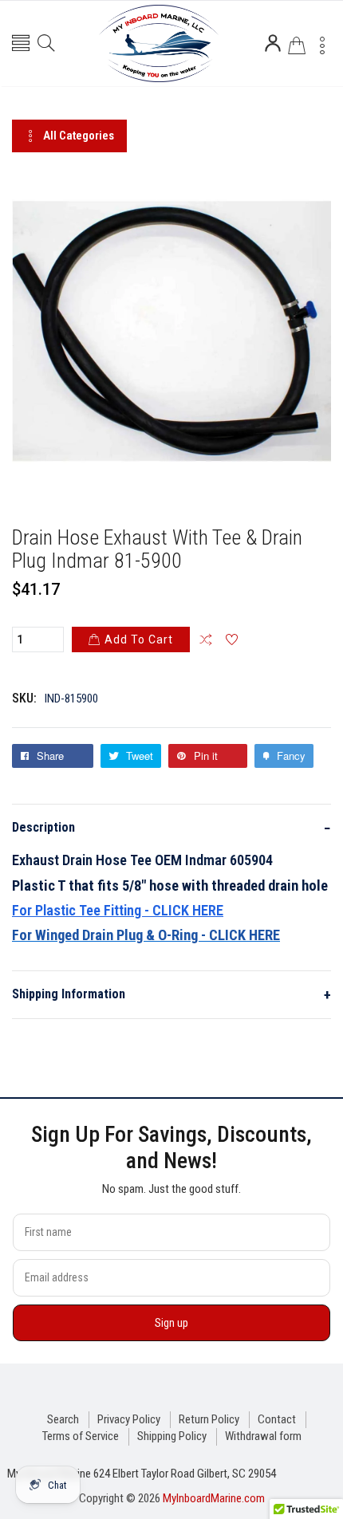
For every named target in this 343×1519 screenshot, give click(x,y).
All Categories (78, 135)
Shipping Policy (172, 1436)
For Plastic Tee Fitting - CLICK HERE (117, 910)
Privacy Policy (128, 1419)
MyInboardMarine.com (214, 1498)
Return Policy (209, 1419)
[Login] (272, 43)
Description (171, 828)
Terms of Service (80, 1436)
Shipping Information (171, 994)
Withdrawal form (263, 1436)
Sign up (171, 1322)
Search (63, 1419)
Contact (277, 1419)
